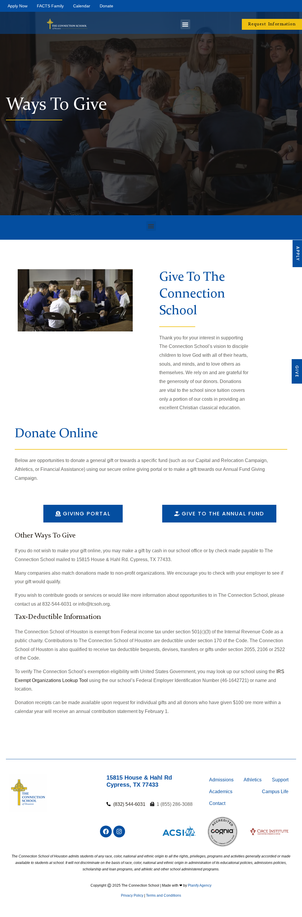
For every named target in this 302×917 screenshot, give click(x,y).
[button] (185, 24)
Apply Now (17, 6)
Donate (106, 6)
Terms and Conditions (163, 895)
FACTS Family (50, 6)
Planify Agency (199, 885)
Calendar (81, 6)
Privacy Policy (132, 895)
